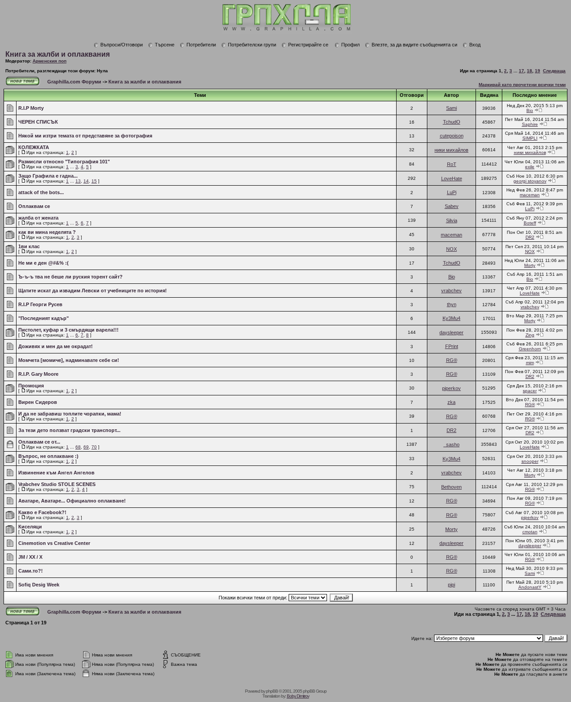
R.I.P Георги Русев (40, 304)
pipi (451, 584)
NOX (451, 249)
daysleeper (451, 332)
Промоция (31, 385)
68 (78, 446)
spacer (530, 390)
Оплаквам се (34, 206)
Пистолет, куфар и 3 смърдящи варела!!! (68, 329)
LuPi (451, 192)
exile (529, 166)
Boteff (530, 222)
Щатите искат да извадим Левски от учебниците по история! (92, 290)
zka (451, 402)
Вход (474, 44)
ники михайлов (451, 150)
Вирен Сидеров (37, 402)
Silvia (451, 220)
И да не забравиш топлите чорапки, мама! (69, 413)
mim (530, 362)
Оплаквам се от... (39, 441)
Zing (529, 334)
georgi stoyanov (529, 181)
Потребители (201, 44)
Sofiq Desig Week (38, 584)
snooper (529, 461)
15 (94, 181)
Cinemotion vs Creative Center (54, 543)
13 (78, 181)
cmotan (530, 531)
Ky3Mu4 (451, 318)
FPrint (451, 346)
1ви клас (29, 246)
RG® (451, 360)
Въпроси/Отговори (121, 44)
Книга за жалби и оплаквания (57, 54)
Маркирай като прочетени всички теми (522, 84)
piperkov (451, 388)
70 (94, 446)
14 (86, 181)
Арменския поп (49, 60)
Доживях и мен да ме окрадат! (55, 346)
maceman (530, 194)
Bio (529, 110)
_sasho (451, 444)
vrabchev (451, 290)
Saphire (530, 124)
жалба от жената (38, 217)
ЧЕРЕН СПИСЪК (38, 122)
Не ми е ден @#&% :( (43, 263)
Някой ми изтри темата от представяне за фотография (85, 135)
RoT (451, 164)
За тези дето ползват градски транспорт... (69, 430)
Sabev (452, 206)
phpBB (272, 691)
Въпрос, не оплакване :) (48, 456)
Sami (451, 108)
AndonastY (530, 587)
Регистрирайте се (308, 44)
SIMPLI (530, 138)
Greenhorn (530, 348)
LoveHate (451, 178)
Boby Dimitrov (298, 696)
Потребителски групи (252, 44)
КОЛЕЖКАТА (33, 147)
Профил (350, 44)
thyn (451, 304)
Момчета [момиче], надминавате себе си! (68, 360)
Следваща (554, 70)
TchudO (451, 122)
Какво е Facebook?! (42, 512)
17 (521, 70)
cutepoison (451, 135)
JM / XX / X (30, 557)
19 (537, 70)
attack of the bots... (41, 192)
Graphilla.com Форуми (74, 81)
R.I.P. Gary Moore (38, 374)
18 (529, 70)
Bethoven (451, 487)
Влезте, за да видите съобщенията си (414, 44)
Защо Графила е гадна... (48, 176)
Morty (529, 265)
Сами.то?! (30, 570)
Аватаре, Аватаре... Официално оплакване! (72, 500)
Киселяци (30, 526)
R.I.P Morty (31, 108)
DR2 (529, 237)
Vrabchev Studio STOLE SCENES (56, 484)
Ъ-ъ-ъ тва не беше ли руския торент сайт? (70, 276)
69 (86, 446)
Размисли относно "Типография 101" (64, 161)
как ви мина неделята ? (47, 232)
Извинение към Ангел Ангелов (56, 472)
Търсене (164, 44)
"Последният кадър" (43, 318)
